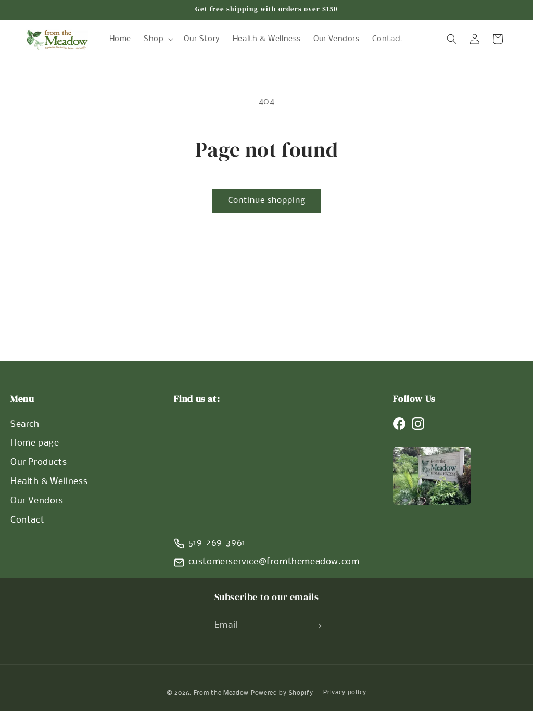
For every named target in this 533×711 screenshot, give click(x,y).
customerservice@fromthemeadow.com (274, 562)
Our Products (38, 462)
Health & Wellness (48, 482)
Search (25, 424)
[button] (157, 39)
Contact (27, 520)
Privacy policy (344, 693)
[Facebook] (399, 423)
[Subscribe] (317, 626)
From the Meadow (221, 693)
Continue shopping (267, 200)
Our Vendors (37, 501)
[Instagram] (418, 423)
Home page (34, 443)
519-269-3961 (217, 543)
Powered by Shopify (282, 693)
